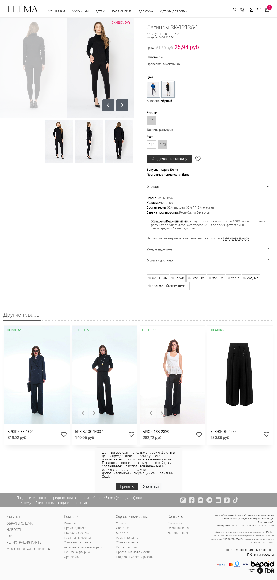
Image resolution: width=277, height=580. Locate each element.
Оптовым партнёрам (78, 542)
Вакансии (71, 523)
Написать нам (178, 533)
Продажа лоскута (76, 533)
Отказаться (151, 486)
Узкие (234, 278)
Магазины (175, 523)
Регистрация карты (24, 542)
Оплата (121, 523)
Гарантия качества (77, 537)
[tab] (208, 186)
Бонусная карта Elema (162, 169)
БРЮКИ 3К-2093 (156, 431)
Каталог (13, 517)
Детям (101, 11)
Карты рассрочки (128, 547)
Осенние (217, 278)
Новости (14, 529)
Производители (75, 528)
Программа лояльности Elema (168, 174)
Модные (252, 278)
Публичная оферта (260, 554)
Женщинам (57, 11)
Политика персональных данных (248, 550)
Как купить (124, 533)
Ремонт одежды (127, 537)
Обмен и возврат (128, 542)
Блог (10, 536)
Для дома (146, 11)
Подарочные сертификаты (135, 557)
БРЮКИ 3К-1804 (21, 431)
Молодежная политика (28, 549)
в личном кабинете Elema (94, 497)
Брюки (179, 278)
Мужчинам (80, 11)
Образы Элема (19, 523)
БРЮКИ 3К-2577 (223, 431)
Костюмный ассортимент (169, 286)
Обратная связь (179, 528)
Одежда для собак (173, 11)
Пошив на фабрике (77, 552)
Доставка (123, 528)
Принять (127, 486)
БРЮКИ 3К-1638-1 (89, 431)
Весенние (198, 278)
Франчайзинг (73, 557)
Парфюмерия (122, 11)
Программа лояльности (133, 552)
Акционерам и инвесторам (83, 547)
